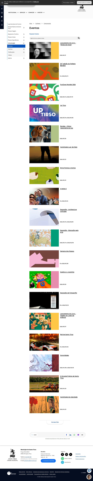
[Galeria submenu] (23, 58)
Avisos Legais (52, 474)
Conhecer (31, 12)
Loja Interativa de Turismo (14, 24)
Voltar (35, 435)
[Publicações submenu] (23, 52)
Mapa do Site (22, 471)
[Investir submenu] (43, 13)
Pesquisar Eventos (34, 34)
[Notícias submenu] (23, 49)
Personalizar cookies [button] (68, 2)
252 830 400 (28, 457)
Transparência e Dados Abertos (41, 474)
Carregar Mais (55, 422)
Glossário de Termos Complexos (62, 471)
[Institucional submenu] (18, 13)
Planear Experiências (13, 40)
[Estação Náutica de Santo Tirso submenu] (23, 28)
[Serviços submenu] (26, 13)
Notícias (10, 49)
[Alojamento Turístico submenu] (23, 34)
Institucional (12, 12)
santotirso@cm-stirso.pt (30, 460)
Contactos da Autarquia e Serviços (41, 471)
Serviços (22, 12)
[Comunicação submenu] (23, 43)
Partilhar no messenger (78, 434)
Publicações (11, 52)
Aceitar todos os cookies (84, 2)
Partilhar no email (82, 434)
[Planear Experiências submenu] (23, 40)
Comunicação (11, 43)
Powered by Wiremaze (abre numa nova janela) (83, 472)
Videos (10, 55)
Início (30, 23)
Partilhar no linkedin (70, 434)
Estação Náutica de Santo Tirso (14, 27)
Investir (40, 12)
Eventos (10, 46)
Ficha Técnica (29, 471)
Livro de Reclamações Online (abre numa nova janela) (11, 473)
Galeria (10, 58)
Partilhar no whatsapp (74, 434)
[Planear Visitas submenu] (23, 37)
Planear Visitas (12, 37)
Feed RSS (52, 471)
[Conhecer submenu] (35, 13)
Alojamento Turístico (13, 34)
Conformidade (30, 474)
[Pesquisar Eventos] (78, 38)
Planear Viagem (12, 31)
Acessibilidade (22, 474)
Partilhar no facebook (66, 434)
